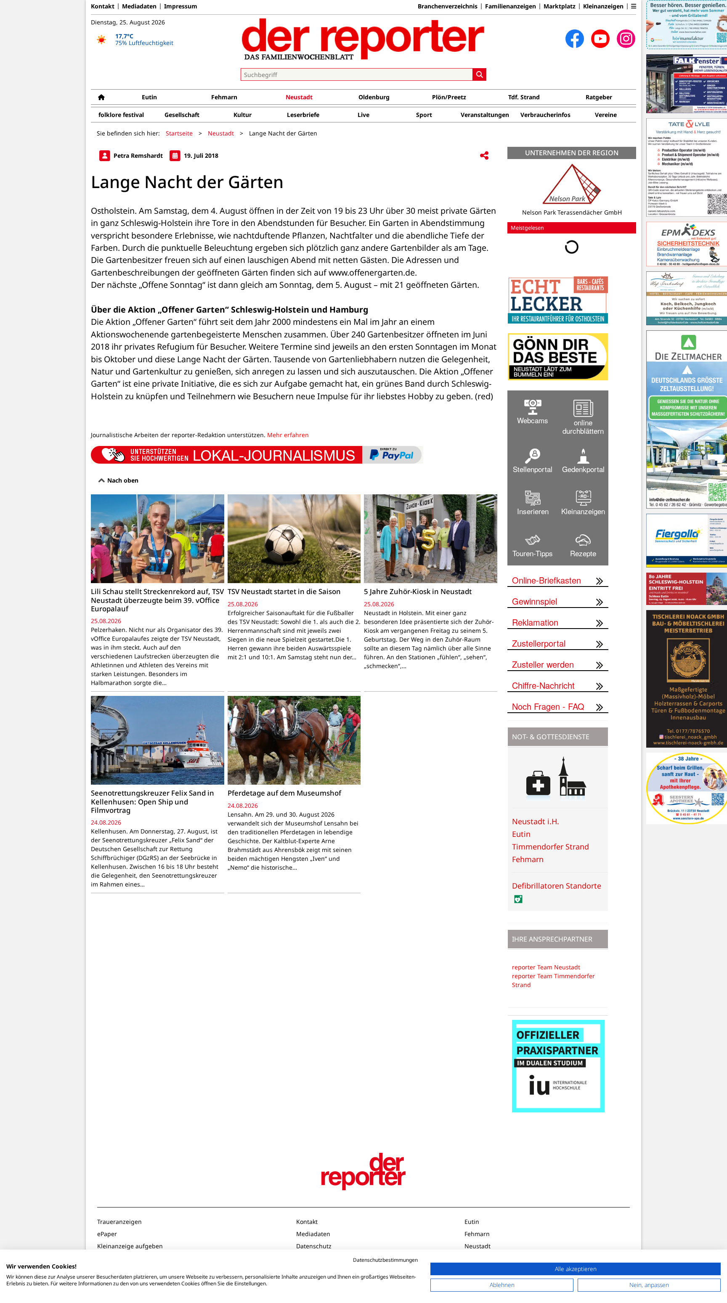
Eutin (149, 97)
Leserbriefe (303, 115)
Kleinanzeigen (603, 6)
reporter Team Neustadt (546, 967)
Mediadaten (139, 6)
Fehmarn (224, 97)
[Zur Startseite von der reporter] (363, 39)
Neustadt (299, 97)
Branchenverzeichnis (448, 6)
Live (363, 115)
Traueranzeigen (119, 1222)
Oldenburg (374, 97)
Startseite (179, 133)
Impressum (180, 6)
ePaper (107, 1234)
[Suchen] (479, 74)
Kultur (242, 115)
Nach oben (122, 480)
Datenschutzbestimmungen (385, 1259)
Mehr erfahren (288, 435)
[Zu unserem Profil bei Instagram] (626, 38)
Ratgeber (599, 97)
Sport (424, 115)
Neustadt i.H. (535, 821)
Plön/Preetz (449, 97)
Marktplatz (560, 6)
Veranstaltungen (485, 115)
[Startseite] (101, 97)
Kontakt (102, 6)
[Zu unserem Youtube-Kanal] (600, 38)
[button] (633, 6)
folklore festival (121, 115)
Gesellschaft (182, 115)
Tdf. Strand (524, 97)
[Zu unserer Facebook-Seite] (574, 38)
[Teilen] (484, 156)
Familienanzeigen (510, 6)
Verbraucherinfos (545, 115)
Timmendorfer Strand (550, 846)
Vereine (606, 115)
